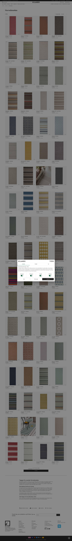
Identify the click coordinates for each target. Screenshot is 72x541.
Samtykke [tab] (23, 264)
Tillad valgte (36, 279)
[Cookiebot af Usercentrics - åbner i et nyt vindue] (50, 261)
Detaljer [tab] (36, 264)
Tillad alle (48, 279)
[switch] (31, 275)
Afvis (24, 279)
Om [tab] (48, 264)
